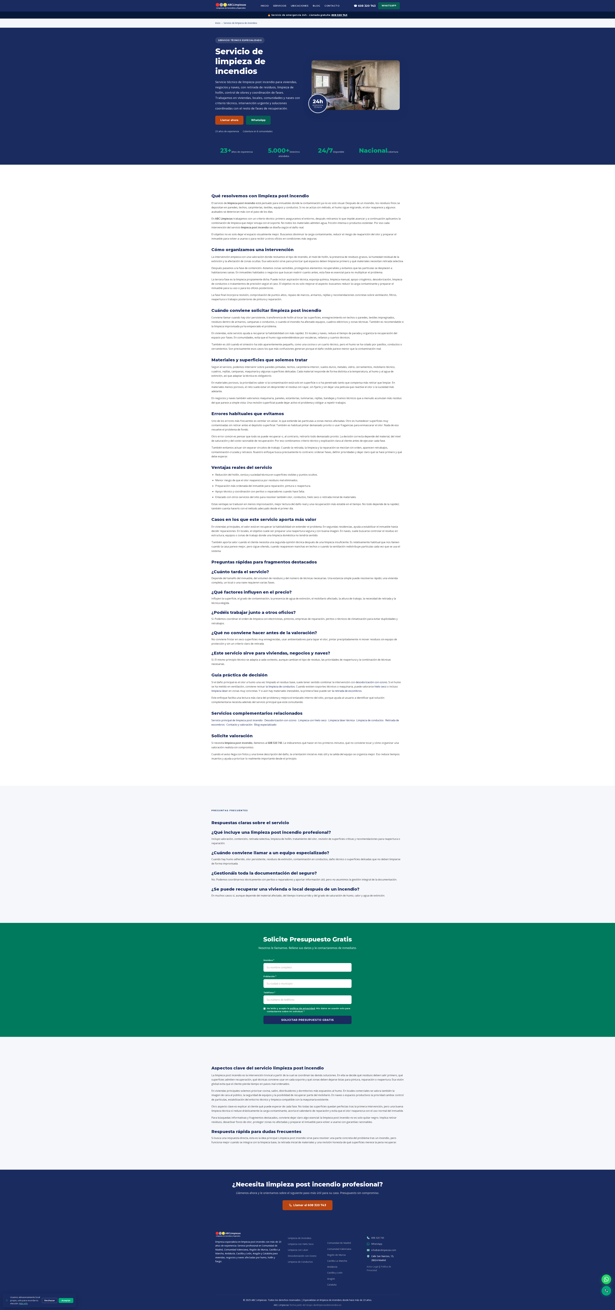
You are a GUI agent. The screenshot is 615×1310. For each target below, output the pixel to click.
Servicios (279, 5)
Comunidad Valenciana (339, 1248)
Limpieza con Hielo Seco (301, 1244)
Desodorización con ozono (280, 720)
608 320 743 (339, 15)
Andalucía (332, 1266)
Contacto (331, 5)
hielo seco (380, 686)
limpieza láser (219, 691)
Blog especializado (265, 725)
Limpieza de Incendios (299, 1238)
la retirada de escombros (347, 691)
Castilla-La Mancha (337, 1260)
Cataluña (331, 1284)
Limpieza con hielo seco (312, 720)
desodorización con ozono (371, 682)
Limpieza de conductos (370, 720)
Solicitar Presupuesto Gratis (307, 1019)
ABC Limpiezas (281, 1304)
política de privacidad (302, 1008)
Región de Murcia (336, 1254)
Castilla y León (334, 1272)
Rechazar (49, 1300)
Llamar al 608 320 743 (309, 1205)
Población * (269, 976)
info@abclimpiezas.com (383, 1250)
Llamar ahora (229, 120)
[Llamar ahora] (606, 1291)
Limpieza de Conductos (300, 1261)
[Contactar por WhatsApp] (606, 1279)
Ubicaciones (299, 5)
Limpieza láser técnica (341, 720)
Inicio (265, 5)
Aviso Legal (372, 1266)
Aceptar (66, 1300)
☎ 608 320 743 (365, 5)
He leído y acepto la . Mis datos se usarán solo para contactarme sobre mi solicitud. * (308, 1010)
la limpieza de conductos (280, 686)
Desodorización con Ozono (302, 1255)
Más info (23, 1303)
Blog (316, 5)
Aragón (331, 1278)
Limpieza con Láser (298, 1249)
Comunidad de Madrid (339, 1243)
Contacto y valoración (239, 725)
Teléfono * (269, 992)
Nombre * (268, 960)
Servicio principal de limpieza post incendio (237, 720)
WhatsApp (389, 5)
